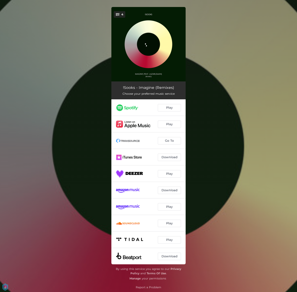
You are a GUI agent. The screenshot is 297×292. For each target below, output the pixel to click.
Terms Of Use (156, 273)
